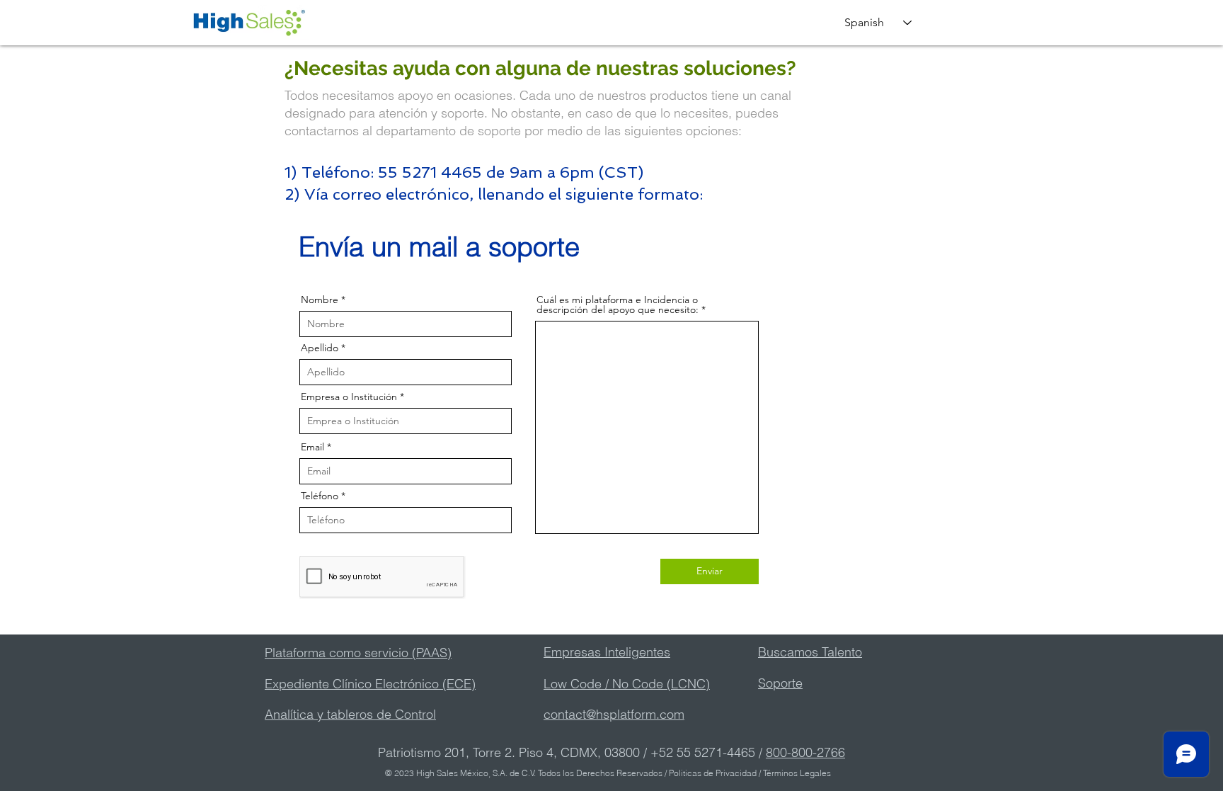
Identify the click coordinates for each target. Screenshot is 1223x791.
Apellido (319, 348)
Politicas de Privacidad (713, 773)
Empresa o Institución (349, 397)
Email (312, 447)
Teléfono (319, 496)
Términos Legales (796, 773)
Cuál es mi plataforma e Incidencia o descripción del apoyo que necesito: (617, 304)
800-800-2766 (805, 752)
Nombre (319, 300)
